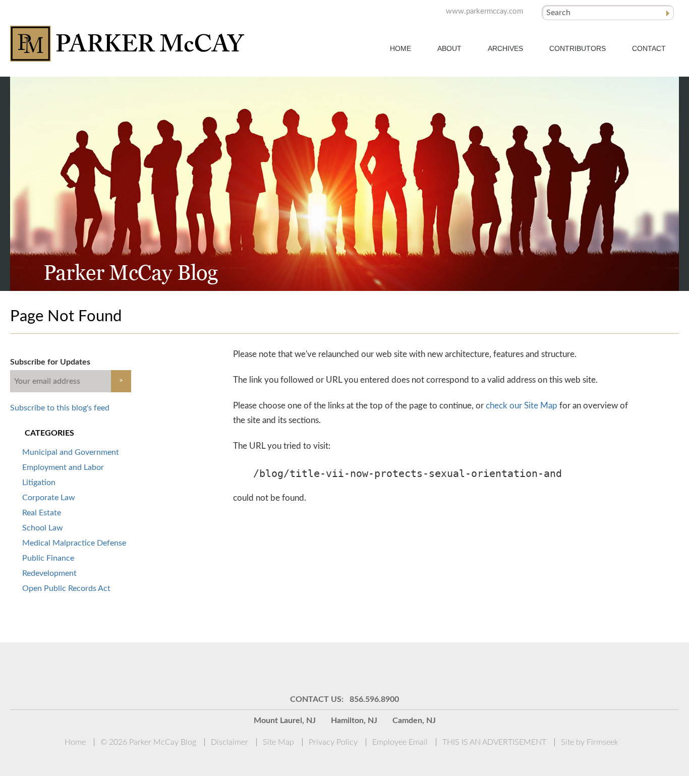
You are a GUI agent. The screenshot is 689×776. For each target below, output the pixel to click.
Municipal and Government (70, 452)
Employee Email (400, 742)
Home (400, 48)
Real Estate (41, 513)
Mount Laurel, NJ (285, 721)
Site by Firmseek (589, 742)
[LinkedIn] (332, 668)
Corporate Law (48, 498)
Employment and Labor (63, 467)
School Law (42, 528)
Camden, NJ (414, 721)
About (449, 48)
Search (558, 13)
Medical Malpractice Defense (74, 543)
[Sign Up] (281, 668)
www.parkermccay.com (484, 11)
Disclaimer (229, 742)
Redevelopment (49, 573)
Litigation (38, 483)
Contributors (577, 48)
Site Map (278, 742)
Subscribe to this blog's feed (59, 408)
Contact (649, 48)
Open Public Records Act (66, 588)
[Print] (407, 668)
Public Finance (48, 558)
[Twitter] (357, 668)
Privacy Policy (333, 742)
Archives (505, 48)
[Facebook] (382, 668)
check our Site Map (521, 405)
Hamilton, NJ (354, 721)
